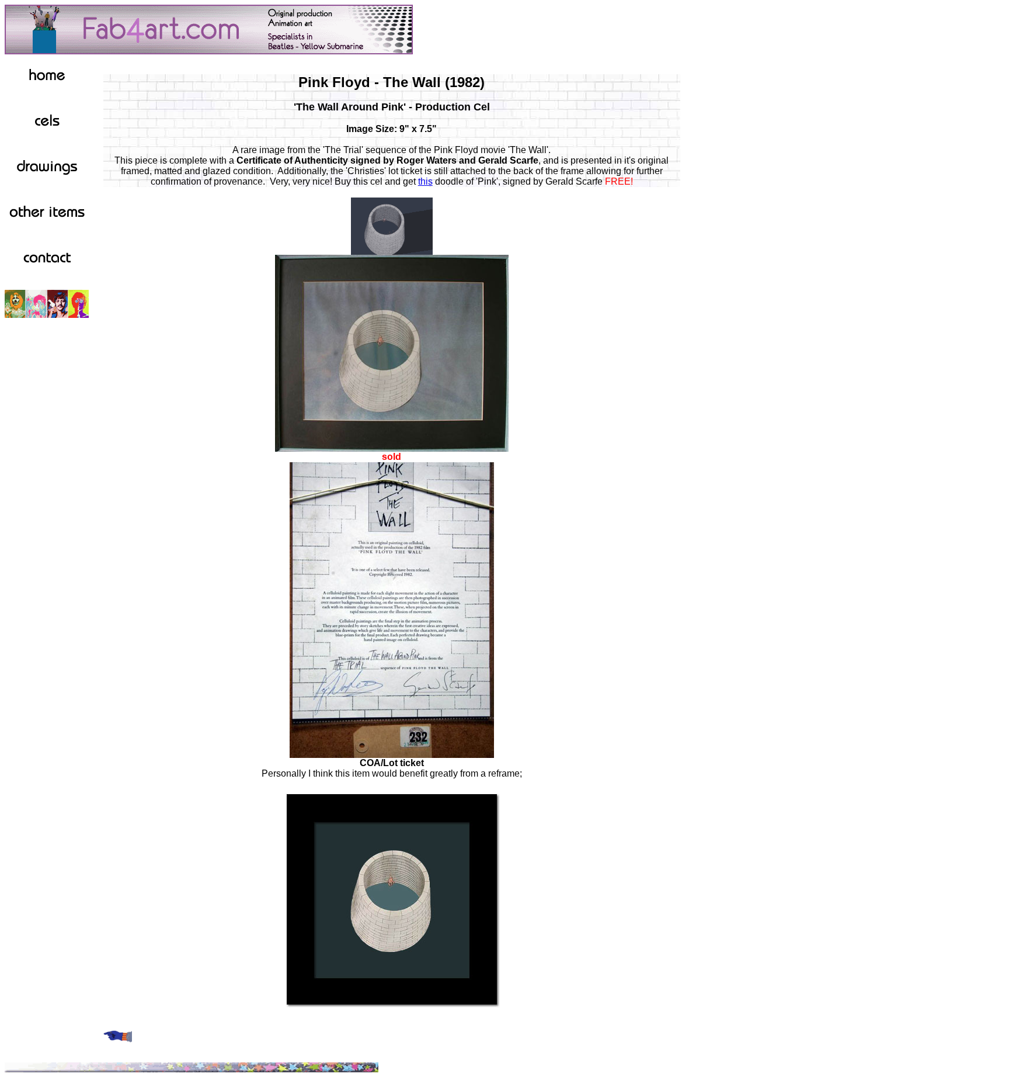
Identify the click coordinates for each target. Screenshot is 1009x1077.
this (425, 181)
